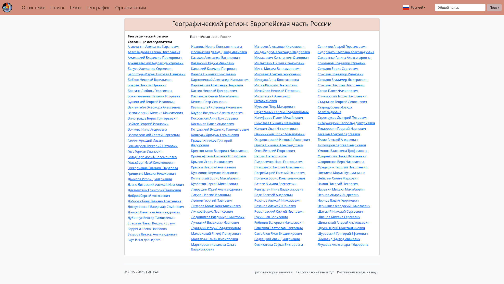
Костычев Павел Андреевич (212, 124)
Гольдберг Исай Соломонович (151, 162)
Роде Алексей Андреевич (273, 195)
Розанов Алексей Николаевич (277, 200)
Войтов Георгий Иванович (148, 124)
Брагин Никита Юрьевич (147, 85)
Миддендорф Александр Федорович (282, 52)
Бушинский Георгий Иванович (151, 102)
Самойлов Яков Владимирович (278, 233)
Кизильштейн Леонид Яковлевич (216, 107)
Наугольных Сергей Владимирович (281, 112)
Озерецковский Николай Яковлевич (282, 139)
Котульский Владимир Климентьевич (220, 129)
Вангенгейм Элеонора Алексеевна (154, 107)
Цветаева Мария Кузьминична (341, 173)
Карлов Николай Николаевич (213, 74)
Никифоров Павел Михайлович (278, 117)
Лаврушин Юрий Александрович (216, 189)
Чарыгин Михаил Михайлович (341, 189)
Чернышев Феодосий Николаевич (344, 206)
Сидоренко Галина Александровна (344, 57)
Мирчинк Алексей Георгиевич (277, 74)
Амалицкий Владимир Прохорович (155, 57)
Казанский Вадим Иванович (212, 63)
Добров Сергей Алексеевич (149, 195)
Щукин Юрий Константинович (341, 228)
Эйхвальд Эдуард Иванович (339, 239)
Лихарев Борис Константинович (216, 206)
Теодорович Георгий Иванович (342, 128)
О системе (33, 7)
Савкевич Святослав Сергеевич (278, 228)
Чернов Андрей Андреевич (338, 195)
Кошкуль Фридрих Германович (215, 135)
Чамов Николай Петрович (338, 184)
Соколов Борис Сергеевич (338, 68)
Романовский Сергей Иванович (278, 211)
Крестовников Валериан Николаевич (219, 151)
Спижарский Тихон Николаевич (342, 96)
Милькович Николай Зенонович (279, 63)
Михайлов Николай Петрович (277, 91)
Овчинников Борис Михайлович (279, 134)
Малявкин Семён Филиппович (214, 239)
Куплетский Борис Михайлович (215, 178)
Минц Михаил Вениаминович (277, 68)
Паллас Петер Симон (270, 156)
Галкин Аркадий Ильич (145, 140)
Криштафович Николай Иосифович (218, 156)
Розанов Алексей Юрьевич (275, 206)
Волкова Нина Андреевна (147, 129)
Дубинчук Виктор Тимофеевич (151, 218)
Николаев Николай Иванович (277, 123)
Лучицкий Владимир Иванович (215, 222)
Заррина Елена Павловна (147, 229)
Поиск (57, 7)
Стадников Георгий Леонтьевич (342, 102)
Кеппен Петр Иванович (209, 102)
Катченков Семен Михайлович (215, 96)
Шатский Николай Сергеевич (340, 211)
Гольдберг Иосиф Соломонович (152, 157)
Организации (130, 7)
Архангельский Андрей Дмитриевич (155, 63)
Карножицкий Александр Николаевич (220, 80)
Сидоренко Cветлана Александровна (346, 52)
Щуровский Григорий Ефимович (343, 233)
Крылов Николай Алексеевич (213, 167)
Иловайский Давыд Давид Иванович (219, 52)
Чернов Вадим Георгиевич (338, 200)
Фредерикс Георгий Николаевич (343, 167)
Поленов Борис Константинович (279, 178)
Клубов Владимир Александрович (217, 113)
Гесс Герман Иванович (145, 151)
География (98, 7)
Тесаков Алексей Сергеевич (339, 134)
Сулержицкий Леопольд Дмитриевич (346, 123)
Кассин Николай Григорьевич (214, 91)
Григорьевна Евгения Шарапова (153, 168)
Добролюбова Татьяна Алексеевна (154, 201)
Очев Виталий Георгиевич (274, 151)
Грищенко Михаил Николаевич (152, 173)
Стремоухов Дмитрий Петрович (342, 117)
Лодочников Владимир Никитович (218, 217)
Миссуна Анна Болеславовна (276, 80)
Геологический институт (315, 272)
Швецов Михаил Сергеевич (339, 217)
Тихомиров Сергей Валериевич (342, 145)
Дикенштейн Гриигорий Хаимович (154, 190)
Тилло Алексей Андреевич (338, 139)
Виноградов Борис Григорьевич (152, 118)
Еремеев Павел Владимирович (151, 223)
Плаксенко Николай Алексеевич (279, 167)
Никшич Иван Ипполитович (276, 128)
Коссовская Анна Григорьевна (214, 118)
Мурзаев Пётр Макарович (274, 106)
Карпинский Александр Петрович (217, 85)
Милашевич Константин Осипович (281, 57)
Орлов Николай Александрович (278, 145)
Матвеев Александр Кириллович (279, 46)
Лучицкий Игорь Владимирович (216, 228)
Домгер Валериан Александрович (154, 212)
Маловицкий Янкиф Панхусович (216, 233)
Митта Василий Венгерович (275, 85)
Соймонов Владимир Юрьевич (342, 63)
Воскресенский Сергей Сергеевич (154, 135)
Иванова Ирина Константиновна (216, 46)
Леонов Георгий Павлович (211, 200)
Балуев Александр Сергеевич (150, 68)
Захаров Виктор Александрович (152, 234)
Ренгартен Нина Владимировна (278, 189)
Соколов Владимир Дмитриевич (342, 80)
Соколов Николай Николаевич (341, 85)
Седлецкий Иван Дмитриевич (277, 239)
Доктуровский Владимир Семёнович (156, 207)
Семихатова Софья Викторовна (278, 244)
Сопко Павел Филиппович (338, 91)
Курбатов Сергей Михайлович (214, 184)
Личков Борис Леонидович (212, 211)
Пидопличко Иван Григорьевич (278, 162)
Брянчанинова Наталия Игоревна (154, 96)
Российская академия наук (357, 272)
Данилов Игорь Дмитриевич (150, 179)
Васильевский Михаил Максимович (155, 113)
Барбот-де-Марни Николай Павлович (156, 74)
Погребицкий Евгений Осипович (279, 173)
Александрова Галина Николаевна (154, 52)
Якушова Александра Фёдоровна (343, 244)
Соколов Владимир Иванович (340, 74)
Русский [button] (417, 7)
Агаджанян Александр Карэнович (153, 46)
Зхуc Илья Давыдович (144, 240)
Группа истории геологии (273, 272)
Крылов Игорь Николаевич (212, 162)
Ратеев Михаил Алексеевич (275, 184)
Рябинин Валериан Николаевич (278, 222)
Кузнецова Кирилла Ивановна (214, 173)
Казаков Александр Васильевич (215, 57)
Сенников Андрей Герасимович (342, 46)
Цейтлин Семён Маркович (338, 178)
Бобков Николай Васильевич (150, 80)
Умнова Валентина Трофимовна (342, 151)
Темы (75, 7)
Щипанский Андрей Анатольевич (343, 222)
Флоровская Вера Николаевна (341, 162)
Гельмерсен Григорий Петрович (153, 146)
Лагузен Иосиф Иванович (211, 195)
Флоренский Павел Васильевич (342, 156)
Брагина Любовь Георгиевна (150, 91)
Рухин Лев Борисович (271, 217)
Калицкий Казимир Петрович (214, 68)
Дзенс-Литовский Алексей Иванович (156, 184)
